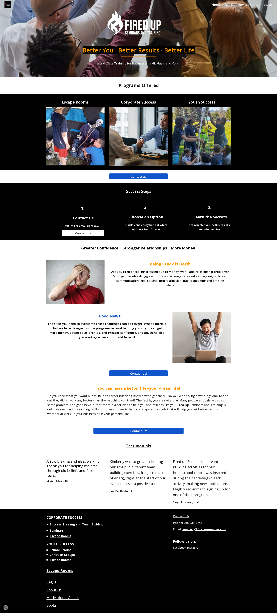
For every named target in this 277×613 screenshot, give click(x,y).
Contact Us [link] (265, 5)
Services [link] (243, 5)
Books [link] (229, 5)
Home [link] (216, 5)
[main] (138, 53)
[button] (6, 607)
